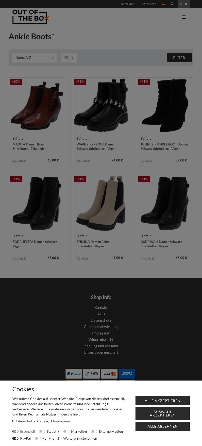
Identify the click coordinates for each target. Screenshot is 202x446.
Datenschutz (101, 320)
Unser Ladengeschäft (101, 352)
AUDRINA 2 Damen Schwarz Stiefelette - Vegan (161, 244)
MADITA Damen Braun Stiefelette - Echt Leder (29, 146)
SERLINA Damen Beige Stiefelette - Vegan (93, 244)
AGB (101, 314)
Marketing (79, 431)
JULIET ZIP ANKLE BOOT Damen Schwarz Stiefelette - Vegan (164, 146)
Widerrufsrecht (101, 339)
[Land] (163, 4)
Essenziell (27, 431)
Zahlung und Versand (101, 346)
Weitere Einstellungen (80, 438)
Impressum (101, 333)
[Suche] (173, 4)
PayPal (25, 438)
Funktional (51, 438)
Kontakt (101, 307)
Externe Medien (111, 431)
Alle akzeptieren (163, 400)
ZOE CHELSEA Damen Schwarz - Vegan (36, 244)
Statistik (53, 431)
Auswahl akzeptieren (163, 413)
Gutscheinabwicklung (101, 326)
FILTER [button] (179, 57)
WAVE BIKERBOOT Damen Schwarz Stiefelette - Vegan (96, 146)
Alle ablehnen (163, 426)
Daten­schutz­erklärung (32, 421)
